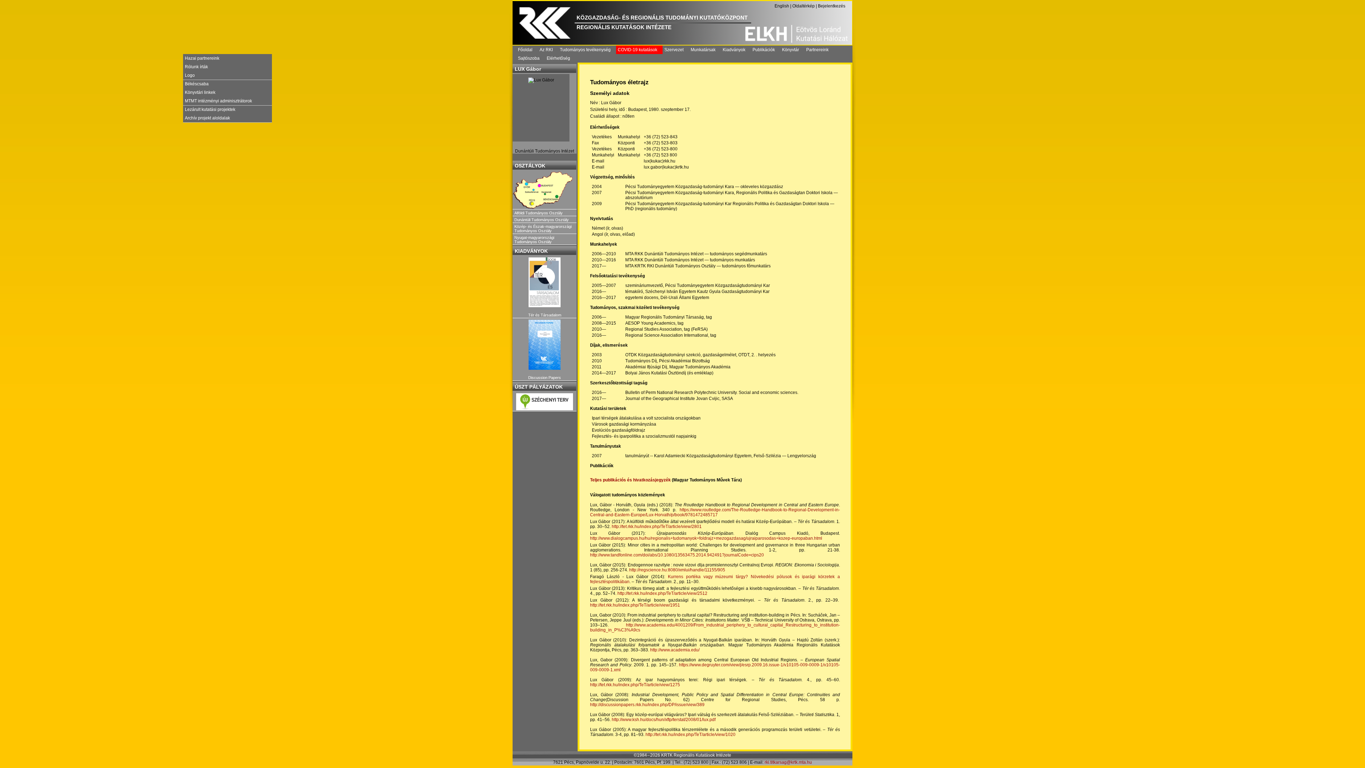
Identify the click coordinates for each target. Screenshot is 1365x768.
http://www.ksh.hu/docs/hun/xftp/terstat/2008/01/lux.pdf (664, 719)
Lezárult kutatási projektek (210, 109)
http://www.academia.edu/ (675, 649)
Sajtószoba (529, 58)
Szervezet (674, 49)
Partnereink (817, 49)
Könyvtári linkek (200, 92)
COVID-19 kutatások (637, 49)
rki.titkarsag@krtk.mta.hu (788, 762)
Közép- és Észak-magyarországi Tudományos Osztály (543, 228)
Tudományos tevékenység (585, 49)
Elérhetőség (558, 58)
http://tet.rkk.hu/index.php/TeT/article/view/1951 (635, 605)
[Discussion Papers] (545, 344)
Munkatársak (703, 49)
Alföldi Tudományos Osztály (538, 213)
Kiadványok (734, 49)
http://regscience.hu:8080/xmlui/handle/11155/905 (677, 569)
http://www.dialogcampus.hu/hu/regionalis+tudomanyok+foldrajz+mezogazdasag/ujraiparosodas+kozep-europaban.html (706, 538)
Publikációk (764, 49)
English (782, 6)
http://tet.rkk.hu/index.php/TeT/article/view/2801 (657, 526)
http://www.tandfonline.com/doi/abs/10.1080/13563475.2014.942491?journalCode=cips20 (677, 555)
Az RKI (546, 49)
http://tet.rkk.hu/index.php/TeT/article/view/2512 (662, 593)
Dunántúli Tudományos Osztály (541, 220)
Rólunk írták (196, 66)
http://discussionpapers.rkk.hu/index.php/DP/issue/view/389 (647, 704)
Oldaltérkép (803, 6)
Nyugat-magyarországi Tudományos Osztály (534, 239)
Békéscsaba (197, 83)
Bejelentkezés (831, 6)
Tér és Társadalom (544, 315)
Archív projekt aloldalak (207, 118)
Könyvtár (790, 49)
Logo (190, 75)
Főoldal (525, 49)
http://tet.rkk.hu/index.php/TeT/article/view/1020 (690, 734)
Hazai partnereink (202, 58)
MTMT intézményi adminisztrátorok (218, 100)
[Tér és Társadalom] (545, 282)
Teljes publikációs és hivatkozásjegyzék (630, 480)
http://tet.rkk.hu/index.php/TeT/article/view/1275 (635, 684)
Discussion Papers (544, 377)
